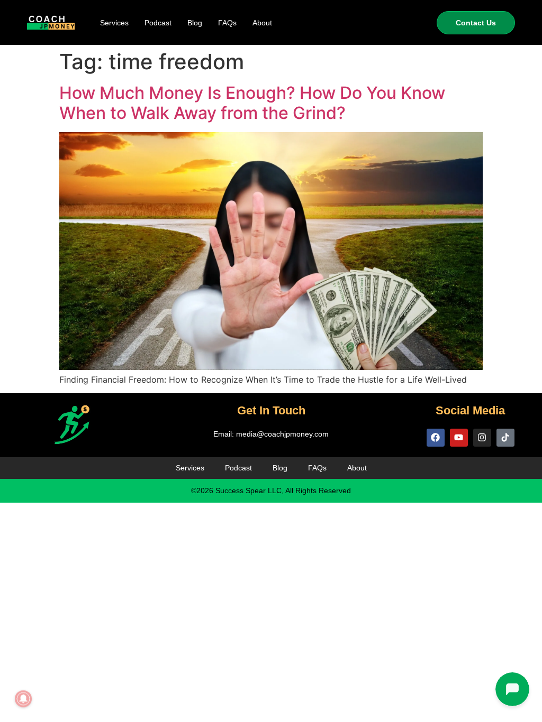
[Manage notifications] (23, 698)
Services (114, 22)
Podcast (157, 22)
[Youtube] (459, 438)
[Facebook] (436, 438)
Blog (194, 22)
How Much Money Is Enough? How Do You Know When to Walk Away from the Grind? (252, 102)
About (262, 22)
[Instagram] (482, 438)
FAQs (227, 22)
